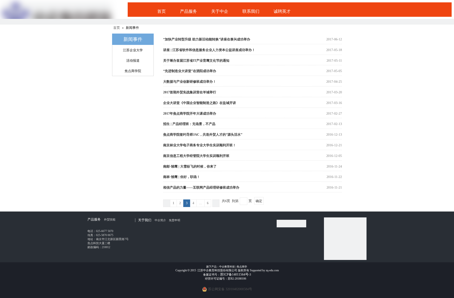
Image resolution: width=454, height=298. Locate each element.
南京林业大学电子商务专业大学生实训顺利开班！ (199, 145)
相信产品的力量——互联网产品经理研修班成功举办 (201, 187)
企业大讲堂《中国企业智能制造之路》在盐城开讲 (199, 103)
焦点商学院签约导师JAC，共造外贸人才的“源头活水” (202, 134)
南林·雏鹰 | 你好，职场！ (181, 177)
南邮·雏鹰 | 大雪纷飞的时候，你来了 (190, 166)
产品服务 (188, 11)
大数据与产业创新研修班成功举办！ (189, 81)
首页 (161, 11)
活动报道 (133, 60)
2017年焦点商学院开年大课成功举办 (189, 113)
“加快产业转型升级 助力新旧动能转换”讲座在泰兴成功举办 (206, 39)
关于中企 (219, 11)
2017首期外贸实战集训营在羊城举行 (189, 92)
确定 (259, 201)
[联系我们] (291, 223)
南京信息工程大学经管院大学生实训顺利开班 (196, 156)
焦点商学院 (133, 71)
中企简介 (160, 220)
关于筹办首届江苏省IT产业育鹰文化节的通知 (196, 60)
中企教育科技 (227, 266)
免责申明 (174, 220)
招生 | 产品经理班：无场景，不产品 (189, 124)
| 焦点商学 (241, 266)
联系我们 (250, 11)
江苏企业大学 (133, 50)
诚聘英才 (282, 11)
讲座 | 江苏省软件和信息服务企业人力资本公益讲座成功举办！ (209, 50)
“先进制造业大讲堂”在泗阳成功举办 (189, 71)
